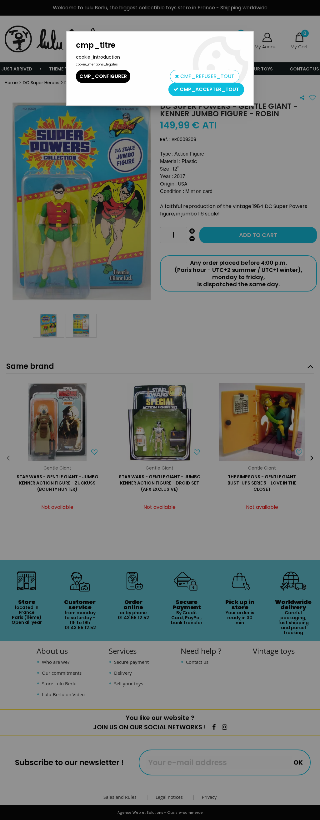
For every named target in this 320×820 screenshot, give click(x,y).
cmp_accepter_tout (208, 89)
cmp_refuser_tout (206, 76)
